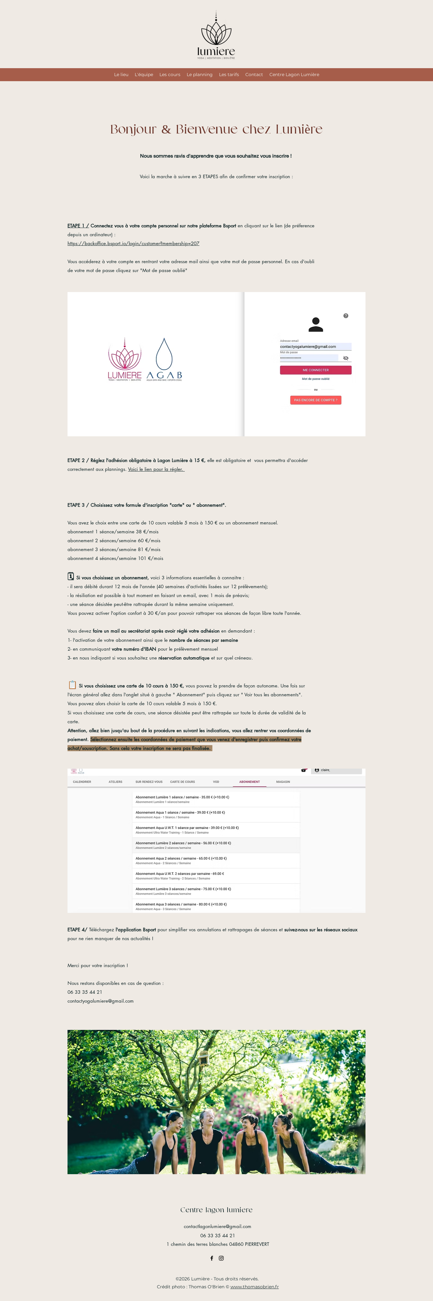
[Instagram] (221, 1258)
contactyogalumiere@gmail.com (101, 1001)
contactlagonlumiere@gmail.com (217, 1226)
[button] (216, 364)
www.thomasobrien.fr (254, 1287)
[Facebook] (212, 1258)
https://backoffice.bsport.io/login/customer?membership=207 (133, 243)
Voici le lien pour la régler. (156, 469)
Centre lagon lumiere (216, 1209)
